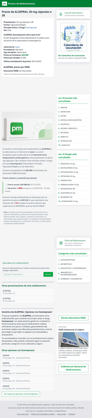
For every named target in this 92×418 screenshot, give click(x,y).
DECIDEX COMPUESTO (69, 128)
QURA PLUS (65, 145)
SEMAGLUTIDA (66, 180)
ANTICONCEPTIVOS (68, 260)
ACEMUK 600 (65, 112)
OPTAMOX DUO (66, 141)
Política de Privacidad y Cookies (43, 414)
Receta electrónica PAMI (73, 317)
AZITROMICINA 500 (68, 189)
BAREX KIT (64, 137)
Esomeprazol (31, 27)
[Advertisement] (28, 95)
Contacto (71, 414)
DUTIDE (63, 116)
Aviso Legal (61, 414)
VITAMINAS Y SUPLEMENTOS (71, 279)
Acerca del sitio (22, 414)
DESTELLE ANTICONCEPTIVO (71, 120)
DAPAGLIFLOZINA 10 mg (70, 184)
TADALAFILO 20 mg (68, 164)
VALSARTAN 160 (66, 197)
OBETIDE (64, 107)
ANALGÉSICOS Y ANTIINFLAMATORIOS (69, 273)
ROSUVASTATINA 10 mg (69, 172)
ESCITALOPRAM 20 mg (69, 168)
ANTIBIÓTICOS (66, 264)
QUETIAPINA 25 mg (68, 193)
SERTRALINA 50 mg (68, 176)
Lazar (17, 47)
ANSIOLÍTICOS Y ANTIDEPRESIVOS (73, 268)
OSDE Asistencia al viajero (71, 329)
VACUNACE (65, 132)
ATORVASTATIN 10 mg (69, 201)
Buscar (48, 274)
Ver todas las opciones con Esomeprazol (21, 394)
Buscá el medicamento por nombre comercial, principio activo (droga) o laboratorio (26, 269)
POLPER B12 (65, 124)
